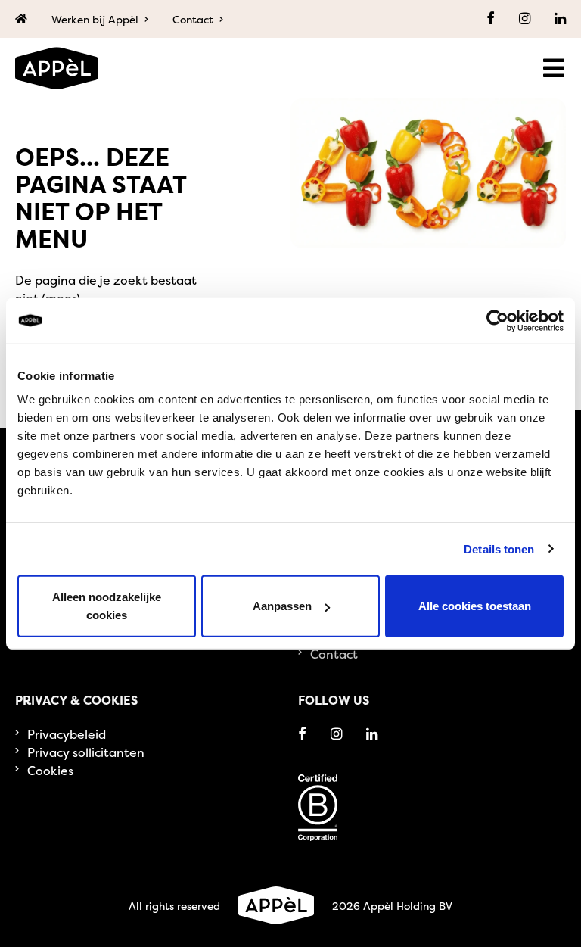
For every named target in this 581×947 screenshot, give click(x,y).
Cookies (50, 770)
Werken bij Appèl (94, 19)
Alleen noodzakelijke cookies (106, 605)
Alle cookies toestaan (474, 606)
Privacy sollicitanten (85, 752)
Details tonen (499, 548)
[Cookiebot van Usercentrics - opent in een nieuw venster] (497, 320)
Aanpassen (282, 606)
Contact (192, 19)
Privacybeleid (66, 734)
